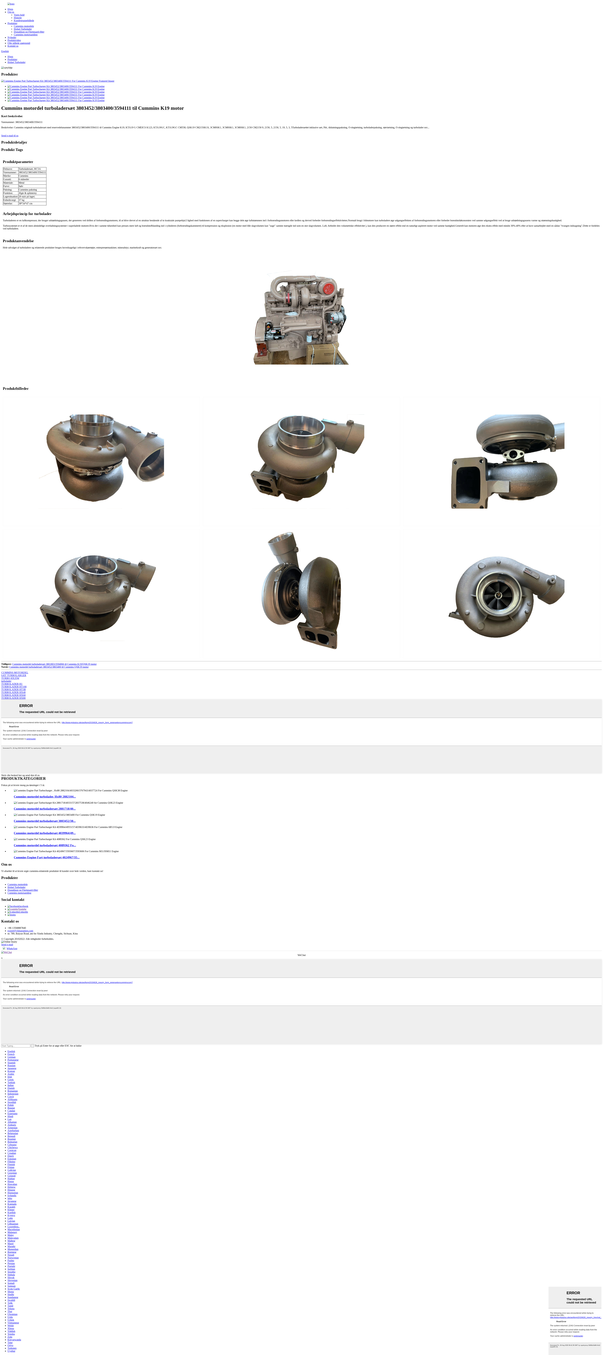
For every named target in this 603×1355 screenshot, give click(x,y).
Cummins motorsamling (26, 34)
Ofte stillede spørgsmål (19, 43)
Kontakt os (13, 46)
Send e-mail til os (9, 135)
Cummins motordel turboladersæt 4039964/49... (45, 833)
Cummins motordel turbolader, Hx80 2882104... (45, 796)
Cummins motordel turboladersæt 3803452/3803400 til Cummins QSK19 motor (49, 667)
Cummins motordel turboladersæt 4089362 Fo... (45, 845)
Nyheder (12, 37)
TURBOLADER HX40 (13, 692)
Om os (11, 12)
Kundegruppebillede (24, 20)
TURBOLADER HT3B (13, 689)
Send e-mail (7, 944)
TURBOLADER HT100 (14, 686)
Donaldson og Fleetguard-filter (29, 31)
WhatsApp (12, 948)
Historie (18, 17)
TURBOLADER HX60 (13, 695)
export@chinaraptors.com (20, 930)
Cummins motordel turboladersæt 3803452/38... (45, 821)
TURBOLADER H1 (11, 684)
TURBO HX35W (10, 678)
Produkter (12, 23)
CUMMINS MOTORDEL (14, 672)
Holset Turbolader (23, 29)
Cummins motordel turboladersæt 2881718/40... (45, 808)
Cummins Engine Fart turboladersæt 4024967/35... (47, 857)
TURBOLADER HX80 (13, 698)
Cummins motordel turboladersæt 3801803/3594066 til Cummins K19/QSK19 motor (54, 664)
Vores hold (19, 15)
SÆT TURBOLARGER (13, 675)
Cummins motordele (24, 26)
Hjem (10, 9)
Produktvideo (14, 40)
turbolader (6, 681)
